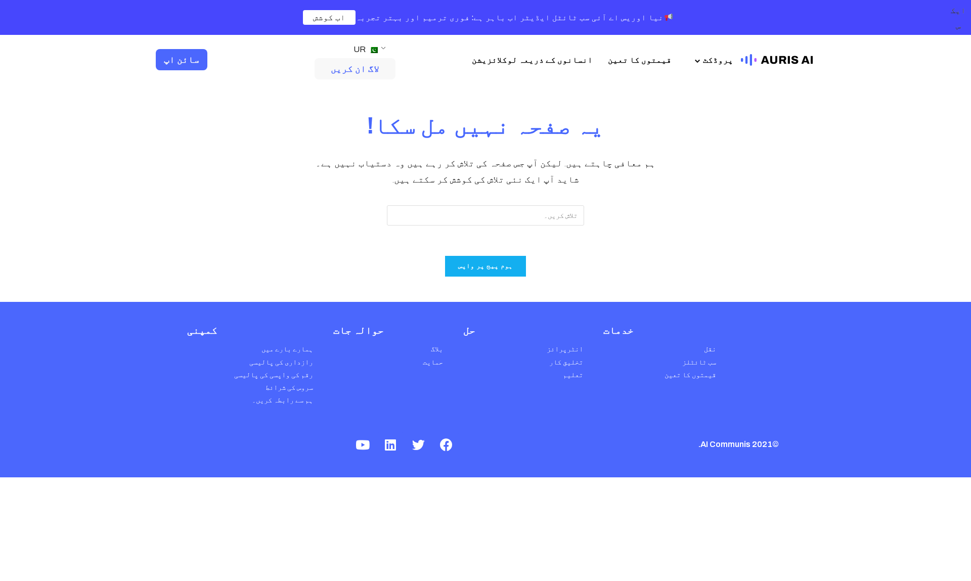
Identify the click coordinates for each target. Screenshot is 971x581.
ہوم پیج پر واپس (485, 266)
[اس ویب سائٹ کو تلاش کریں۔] (485, 214)
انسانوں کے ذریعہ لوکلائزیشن (532, 60)
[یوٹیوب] (362, 444)
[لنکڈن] (390, 444)
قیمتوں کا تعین (640, 60)
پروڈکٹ (718, 60)
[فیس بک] (446, 444)
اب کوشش (329, 17)
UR (360, 49)
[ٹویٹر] (418, 444)
